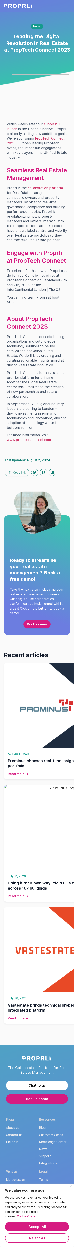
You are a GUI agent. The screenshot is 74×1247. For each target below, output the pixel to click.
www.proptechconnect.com (29, 440)
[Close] (71, 1186)
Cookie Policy (26, 1216)
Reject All (37, 1238)
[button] (66, 5)
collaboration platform (45, 188)
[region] (37, 1215)
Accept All (37, 1227)
